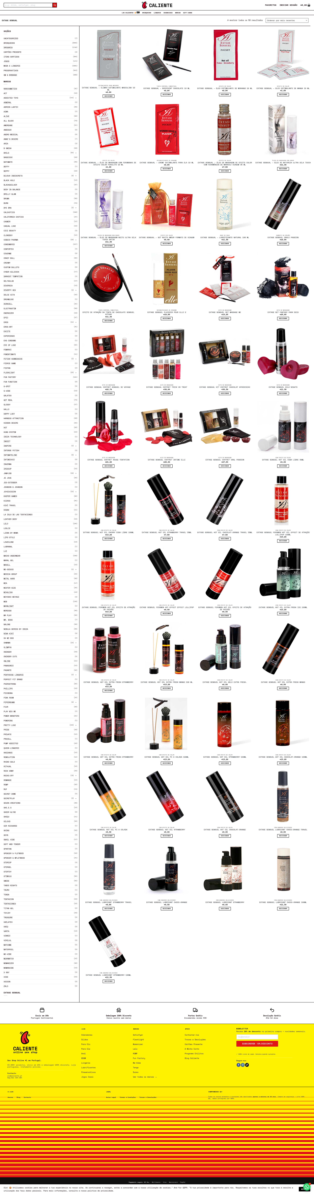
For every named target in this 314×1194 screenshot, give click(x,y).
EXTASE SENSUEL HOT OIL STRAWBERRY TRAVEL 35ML (167, 532)
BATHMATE (8, 162)
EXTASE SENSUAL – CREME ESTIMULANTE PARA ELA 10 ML (167, 163)
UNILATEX (8, 922)
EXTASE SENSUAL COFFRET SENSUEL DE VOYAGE (108, 387)
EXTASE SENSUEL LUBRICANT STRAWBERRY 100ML (108, 975)
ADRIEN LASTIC (11, 107)
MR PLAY (7, 615)
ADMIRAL (7, 102)
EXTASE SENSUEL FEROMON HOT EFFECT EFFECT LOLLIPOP (167, 607)
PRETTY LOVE (10, 725)
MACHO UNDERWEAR (12, 555)
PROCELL (7, 739)
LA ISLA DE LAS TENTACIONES (18, 514)
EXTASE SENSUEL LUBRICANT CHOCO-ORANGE (166, 902)
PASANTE (7, 670)
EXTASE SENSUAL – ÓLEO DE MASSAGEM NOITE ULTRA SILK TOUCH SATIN (108, 238)
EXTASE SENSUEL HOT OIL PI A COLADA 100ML (167, 757)
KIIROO (7, 500)
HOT (5, 427)
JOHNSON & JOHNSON (13, 487)
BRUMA (6, 198)
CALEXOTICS (9, 212)
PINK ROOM (9, 697)
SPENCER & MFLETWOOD (14, 858)
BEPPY (6, 171)
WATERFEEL (9, 949)
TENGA (6, 894)
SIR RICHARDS (10, 826)
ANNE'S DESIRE (11, 139)
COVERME (7, 253)
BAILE (6, 152)
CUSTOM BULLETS (11, 267)
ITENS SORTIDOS (11, 56)
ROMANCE (7, 780)
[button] (288, 5)
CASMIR (7, 221)
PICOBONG (8, 693)
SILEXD (7, 821)
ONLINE (7, 661)
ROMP (6, 784)
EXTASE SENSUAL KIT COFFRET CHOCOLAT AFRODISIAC (224, 387)
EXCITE (7, 331)
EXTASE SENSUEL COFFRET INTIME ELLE (166, 460)
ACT (5, 93)
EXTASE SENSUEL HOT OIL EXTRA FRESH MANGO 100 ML (167, 682)
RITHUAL (7, 766)
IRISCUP (7, 468)
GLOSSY (7, 404)
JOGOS (6, 61)
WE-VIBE (7, 954)
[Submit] (54, 5)
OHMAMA (7, 642)
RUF (5, 789)
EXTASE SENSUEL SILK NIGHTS (283, 387)
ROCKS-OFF (9, 775)
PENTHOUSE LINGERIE (14, 674)
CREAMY (7, 262)
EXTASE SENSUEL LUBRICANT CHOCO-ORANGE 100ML (283, 902)
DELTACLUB (9, 281)
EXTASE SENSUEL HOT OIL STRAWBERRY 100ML (224, 757)
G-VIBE (7, 390)
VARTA (6, 931)
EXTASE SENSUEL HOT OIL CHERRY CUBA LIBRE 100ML (108, 532)
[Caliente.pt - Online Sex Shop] (157, 5)
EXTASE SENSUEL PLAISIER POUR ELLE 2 (166, 312)
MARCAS (178, 13)
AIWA (6, 111)
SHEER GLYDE (10, 812)
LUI (5, 551)
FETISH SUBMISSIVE (13, 358)
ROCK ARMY (9, 771)
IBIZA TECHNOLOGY (12, 436)
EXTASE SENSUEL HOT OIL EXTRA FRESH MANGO (283, 682)
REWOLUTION (9, 757)
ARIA (6, 143)
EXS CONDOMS (10, 340)
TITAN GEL (9, 908)
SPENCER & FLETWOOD (14, 853)
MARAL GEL (9, 560)
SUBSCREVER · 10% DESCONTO (257, 1044)
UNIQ (6, 926)
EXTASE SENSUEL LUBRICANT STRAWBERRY (225, 902)
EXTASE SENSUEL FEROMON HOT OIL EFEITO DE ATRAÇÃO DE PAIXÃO (108, 608)
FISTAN (7, 368)
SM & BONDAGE (10, 75)
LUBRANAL (8, 546)
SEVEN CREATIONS (12, 803)
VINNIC (7, 935)
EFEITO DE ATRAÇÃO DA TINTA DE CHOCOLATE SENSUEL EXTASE (108, 313)
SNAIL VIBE (9, 839)
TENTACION (9, 899)
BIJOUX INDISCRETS (13, 175)
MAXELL (7, 564)
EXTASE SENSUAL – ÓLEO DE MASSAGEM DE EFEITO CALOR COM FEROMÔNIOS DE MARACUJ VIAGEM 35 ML (225, 164)
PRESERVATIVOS (11, 70)
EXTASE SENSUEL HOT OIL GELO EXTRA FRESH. (225, 682)
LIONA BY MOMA (11, 532)
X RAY (6, 972)
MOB (5, 601)
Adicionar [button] (109, 96)
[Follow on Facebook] (238, 1065)
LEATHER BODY (10, 519)
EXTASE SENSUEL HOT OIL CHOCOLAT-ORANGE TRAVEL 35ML (224, 532)
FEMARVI (7, 349)
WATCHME (7, 945)
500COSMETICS (10, 88)
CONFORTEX (9, 249)
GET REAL (8, 400)
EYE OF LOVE (10, 345)
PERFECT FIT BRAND (13, 679)
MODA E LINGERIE (12, 65)
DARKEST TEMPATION (13, 276)
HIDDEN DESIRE (11, 423)
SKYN (6, 835)
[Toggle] (75, 97)
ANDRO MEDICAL (11, 134)
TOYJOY (7, 913)
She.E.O (7, 807)
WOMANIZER (9, 963)
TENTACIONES (10, 903)
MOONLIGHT (9, 606)
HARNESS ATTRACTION (14, 418)
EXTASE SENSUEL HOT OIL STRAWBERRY (167, 830)
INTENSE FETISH (11, 450)
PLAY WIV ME (10, 711)
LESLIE (7, 528)
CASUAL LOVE (10, 226)
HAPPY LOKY (9, 413)
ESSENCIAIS (168, 13)
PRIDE (6, 729)
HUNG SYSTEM (10, 432)
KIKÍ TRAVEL (10, 505)
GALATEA (7, 395)
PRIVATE (7, 734)
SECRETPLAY (9, 798)
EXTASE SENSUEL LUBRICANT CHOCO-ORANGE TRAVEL (283, 830)
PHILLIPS (8, 688)
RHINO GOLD (9, 761)
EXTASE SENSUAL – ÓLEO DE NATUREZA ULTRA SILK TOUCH (283, 163)
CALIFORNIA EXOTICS (14, 216)
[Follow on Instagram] (243, 1065)
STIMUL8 (7, 876)
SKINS (6, 830)
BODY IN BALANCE (12, 189)
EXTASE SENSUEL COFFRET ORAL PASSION (225, 460)
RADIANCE (8, 752)
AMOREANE (8, 125)
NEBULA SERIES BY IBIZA (16, 629)
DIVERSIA (8, 285)
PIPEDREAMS (9, 702)
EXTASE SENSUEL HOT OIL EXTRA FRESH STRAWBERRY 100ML (108, 683)
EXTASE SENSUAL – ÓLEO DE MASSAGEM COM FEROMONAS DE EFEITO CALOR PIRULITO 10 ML (108, 164)
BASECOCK (8, 157)
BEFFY (6, 166)
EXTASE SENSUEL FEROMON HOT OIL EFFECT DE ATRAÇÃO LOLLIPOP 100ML (283, 533)
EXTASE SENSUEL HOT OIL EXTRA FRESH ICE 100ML (283, 607)
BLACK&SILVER (10, 184)
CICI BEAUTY (10, 230)
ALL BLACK (9, 120)
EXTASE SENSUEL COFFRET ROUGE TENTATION (109, 460)
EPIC (6, 317)
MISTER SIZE (10, 587)
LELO (6, 523)
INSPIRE (7, 445)
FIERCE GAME (10, 363)
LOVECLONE (9, 542)
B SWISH (7, 148)
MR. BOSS (8, 619)
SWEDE (6, 880)
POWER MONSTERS (11, 716)
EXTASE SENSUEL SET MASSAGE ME (225, 312)
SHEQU (6, 816)
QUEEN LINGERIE (11, 748)
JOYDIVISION (10, 491)
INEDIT (7, 441)
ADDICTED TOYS (11, 97)
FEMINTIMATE (10, 354)
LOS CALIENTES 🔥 (129, 13)
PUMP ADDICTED (11, 743)
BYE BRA (7, 207)
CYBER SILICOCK (11, 271)
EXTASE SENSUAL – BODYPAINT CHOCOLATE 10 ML (167, 88)
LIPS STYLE (9, 537)
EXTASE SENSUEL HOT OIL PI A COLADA (108, 830)
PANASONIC (9, 665)
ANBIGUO (7, 129)
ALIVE (6, 116)
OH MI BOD (9, 638)
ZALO (6, 986)
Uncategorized (11, 38)
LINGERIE (157, 13)
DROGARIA (8, 47)
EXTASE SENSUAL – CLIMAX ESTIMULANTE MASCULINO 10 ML (108, 89)
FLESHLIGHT (9, 372)
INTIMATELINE (10, 455)
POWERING (8, 720)
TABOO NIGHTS (10, 885)
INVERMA (7, 464)
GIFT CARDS (187, 13)
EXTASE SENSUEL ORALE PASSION (283, 237)
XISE (6, 977)
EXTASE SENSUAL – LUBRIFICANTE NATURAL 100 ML (225, 237)
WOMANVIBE (9, 967)
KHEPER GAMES (10, 496)
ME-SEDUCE (9, 569)
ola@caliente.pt (14, 1076)
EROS (6, 322)
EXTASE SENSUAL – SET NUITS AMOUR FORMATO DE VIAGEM (166, 237)
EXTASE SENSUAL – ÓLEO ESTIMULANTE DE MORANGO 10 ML (224, 88)
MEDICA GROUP (10, 574)
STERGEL (7, 867)
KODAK (6, 510)
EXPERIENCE (9, 336)
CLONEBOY (8, 235)
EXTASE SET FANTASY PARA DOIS (283, 312)
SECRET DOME (10, 793)
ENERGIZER (9, 313)
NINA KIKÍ (9, 633)
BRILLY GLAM (10, 194)
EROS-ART (8, 326)
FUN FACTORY (10, 377)
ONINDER (7, 652)
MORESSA (7, 610)
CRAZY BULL (9, 258)
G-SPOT (7, 386)
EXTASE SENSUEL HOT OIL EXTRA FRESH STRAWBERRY (108, 757)
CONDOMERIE (9, 244)
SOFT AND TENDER (12, 844)
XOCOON (7, 981)
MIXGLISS (8, 592)
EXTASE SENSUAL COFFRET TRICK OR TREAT (166, 387)
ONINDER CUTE (10, 656)
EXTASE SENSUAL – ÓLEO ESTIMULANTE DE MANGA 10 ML (283, 88)
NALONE (7, 624)
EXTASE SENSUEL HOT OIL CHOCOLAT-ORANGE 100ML (283, 757)
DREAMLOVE (9, 299)
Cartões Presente (12, 52)
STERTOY (7, 871)
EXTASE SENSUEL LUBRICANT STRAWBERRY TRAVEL (108, 902)
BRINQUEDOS (146, 13)
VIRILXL (7, 940)
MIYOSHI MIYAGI (11, 597)
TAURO (6, 890)
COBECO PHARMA (11, 239)
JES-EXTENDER (10, 482)
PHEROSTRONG (10, 684)
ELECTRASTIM (10, 308)
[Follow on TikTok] (247, 1065)
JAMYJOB (7, 473)
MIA (5, 583)
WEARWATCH (9, 958)
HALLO (6, 409)
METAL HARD (9, 578)
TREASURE (8, 917)
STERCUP (7, 862)
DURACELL (8, 303)
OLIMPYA (7, 647)
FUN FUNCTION (10, 381)
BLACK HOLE (9, 180)
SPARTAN (7, 848)
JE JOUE (7, 477)
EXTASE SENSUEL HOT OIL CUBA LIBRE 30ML (283, 460)
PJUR (6, 706)
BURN (6, 203)
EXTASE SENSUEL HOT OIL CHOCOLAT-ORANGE (225, 830)
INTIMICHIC (9, 459)
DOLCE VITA (9, 294)
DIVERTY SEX (10, 290)
